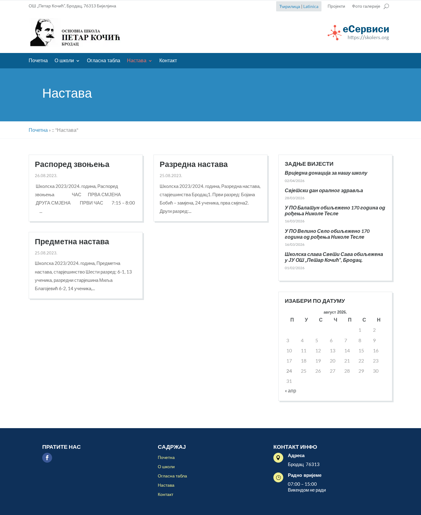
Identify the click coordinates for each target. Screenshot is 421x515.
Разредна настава (194, 164)
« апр (290, 390)
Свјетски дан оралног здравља (324, 190)
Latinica (310, 6)
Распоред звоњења (72, 164)
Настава (136, 61)
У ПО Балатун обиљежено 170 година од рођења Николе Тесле (335, 210)
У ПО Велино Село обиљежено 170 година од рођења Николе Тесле (327, 234)
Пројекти (336, 6)
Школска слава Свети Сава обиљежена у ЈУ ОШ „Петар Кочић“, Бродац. (334, 257)
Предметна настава (72, 241)
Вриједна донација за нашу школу (326, 173)
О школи (64, 61)
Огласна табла (103, 61)
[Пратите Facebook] (47, 458)
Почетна (38, 61)
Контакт (168, 61)
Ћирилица (289, 6)
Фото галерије (366, 6)
